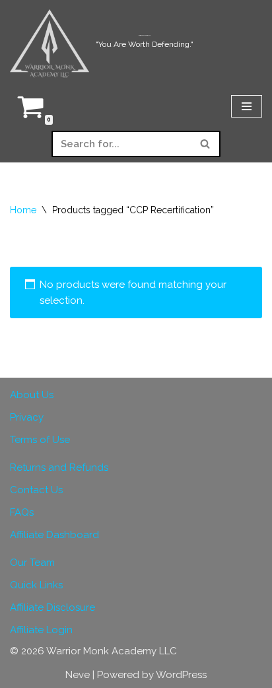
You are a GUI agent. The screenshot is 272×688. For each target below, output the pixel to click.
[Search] (206, 144)
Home (23, 210)
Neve (77, 675)
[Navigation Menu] (246, 106)
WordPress (181, 675)
